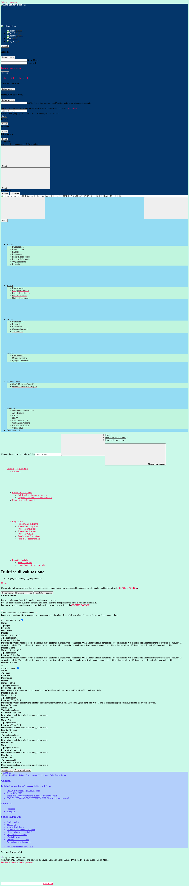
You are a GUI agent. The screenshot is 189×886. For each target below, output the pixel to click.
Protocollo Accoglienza (28, 526)
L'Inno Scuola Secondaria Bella (31, 565)
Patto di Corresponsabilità (29, 539)
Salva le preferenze (22, 770)
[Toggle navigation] (23, 208)
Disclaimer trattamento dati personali (17, 862)
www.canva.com (8, 668)
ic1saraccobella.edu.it (10, 620)
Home (107, 435)
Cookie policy (13, 822)
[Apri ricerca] (166, 208)
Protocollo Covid (25, 534)
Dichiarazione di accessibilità (19, 832)
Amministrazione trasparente (19, 842)
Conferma (15, 193)
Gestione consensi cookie (18, 839)
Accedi (5, 46)
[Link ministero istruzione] (13, 5)
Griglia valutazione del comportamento (35, 497)
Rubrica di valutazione (22, 492)
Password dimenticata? (11, 68)
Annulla (5, 193)
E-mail (30, 103)
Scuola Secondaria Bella (115, 437)
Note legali (11, 824)
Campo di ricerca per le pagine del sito (18, 454)
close (4, 221)
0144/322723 (16, 793)
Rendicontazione (25, 562)
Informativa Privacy (15, 827)
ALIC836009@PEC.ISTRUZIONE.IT (40, 798)
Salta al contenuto (9, 2)
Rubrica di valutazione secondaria (32, 495)
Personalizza (7, 593)
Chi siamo (16, 471)
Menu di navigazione (156, 464)
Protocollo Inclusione (27, 529)
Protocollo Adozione (27, 531)
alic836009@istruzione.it (35, 796)
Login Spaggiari (72, 108)
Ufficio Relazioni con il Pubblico (21, 829)
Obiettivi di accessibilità (17, 834)
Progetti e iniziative (20, 560)
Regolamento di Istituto (28, 524)
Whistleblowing (13, 837)
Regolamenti (18, 521)
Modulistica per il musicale (24, 500)
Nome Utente (33, 60)
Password (31, 63)
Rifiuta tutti (23, 593)
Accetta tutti (43, 593)
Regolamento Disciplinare (29, 536)
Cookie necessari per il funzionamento (18, 612)
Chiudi (4, 124)
